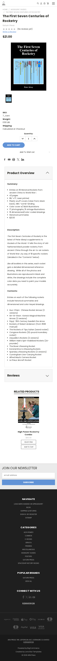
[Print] (13, 159)
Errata (29, 542)
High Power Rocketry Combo (28, 433)
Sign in (23, 514)
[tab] (28, 375)
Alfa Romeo (28, 532)
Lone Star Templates (33, 652)
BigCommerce (33, 648)
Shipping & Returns (28, 511)
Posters (28, 556)
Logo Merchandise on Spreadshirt (28, 504)
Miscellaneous (28, 549)
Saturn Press (28, 560)
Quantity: (28, 133)
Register (33, 514)
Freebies (28, 546)
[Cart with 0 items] (47, 3)
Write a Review (9, 31)
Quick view (28, 442)
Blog (28, 507)
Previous (4, 658)
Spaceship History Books (28, 563)
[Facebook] (4, 159)
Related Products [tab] (26, 391)
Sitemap (28, 518)
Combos (28, 536)
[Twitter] (18, 159)
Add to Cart (28, 447)
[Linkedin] (22, 159)
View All (28, 581)
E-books (28, 539)
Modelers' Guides (28, 553)
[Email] (9, 159)
